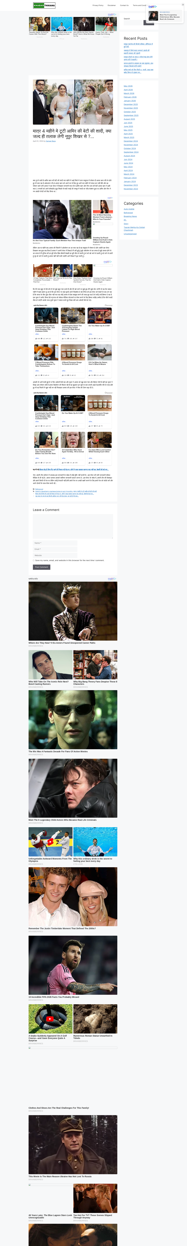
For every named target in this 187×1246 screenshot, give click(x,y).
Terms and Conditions (141, 5)
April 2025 (128, 134)
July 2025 (128, 123)
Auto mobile (129, 209)
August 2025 (129, 119)
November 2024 (131, 145)
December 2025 (131, 104)
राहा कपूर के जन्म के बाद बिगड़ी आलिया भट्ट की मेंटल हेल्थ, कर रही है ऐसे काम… (57, 496)
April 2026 (128, 90)
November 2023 (131, 189)
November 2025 (131, 108)
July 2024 (128, 159)
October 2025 (130, 112)
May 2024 (128, 167)
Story (126, 224)
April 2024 (128, 170)
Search (127, 19)
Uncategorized (130, 234)
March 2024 (129, 174)
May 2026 (128, 86)
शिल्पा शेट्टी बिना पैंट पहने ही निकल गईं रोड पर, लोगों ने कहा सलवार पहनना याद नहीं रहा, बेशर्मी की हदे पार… (74, 469)
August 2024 (129, 156)
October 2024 (130, 148)
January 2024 (130, 181)
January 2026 (130, 101)
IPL (125, 220)
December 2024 (131, 141)
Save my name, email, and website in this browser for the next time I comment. (69, 560)
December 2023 (131, 185)
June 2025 (128, 126)
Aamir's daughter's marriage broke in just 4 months (54, 491)
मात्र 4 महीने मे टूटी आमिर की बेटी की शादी (85, 491)
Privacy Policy (98, 5)
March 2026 (129, 93)
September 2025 (131, 115)
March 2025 (129, 137)
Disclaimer (112, 5)
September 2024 (131, 152)
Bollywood (39, 489)
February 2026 (130, 97)
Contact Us (124, 5)
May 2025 (128, 130)
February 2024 (130, 178)
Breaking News (130, 216)
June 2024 (128, 163)
